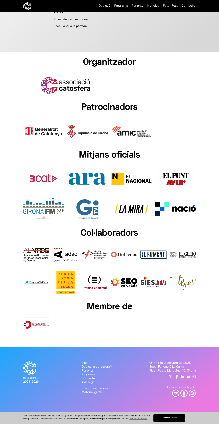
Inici (84, 363)
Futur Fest (170, 5)
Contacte (188, 5)
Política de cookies (138, 419)
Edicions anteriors (95, 388)
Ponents (138, 5)
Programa (121, 5)
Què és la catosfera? (97, 366)
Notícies (153, 5)
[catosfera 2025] (27, 9)
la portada (80, 26)
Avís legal (88, 382)
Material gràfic (92, 392)
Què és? (105, 5)
